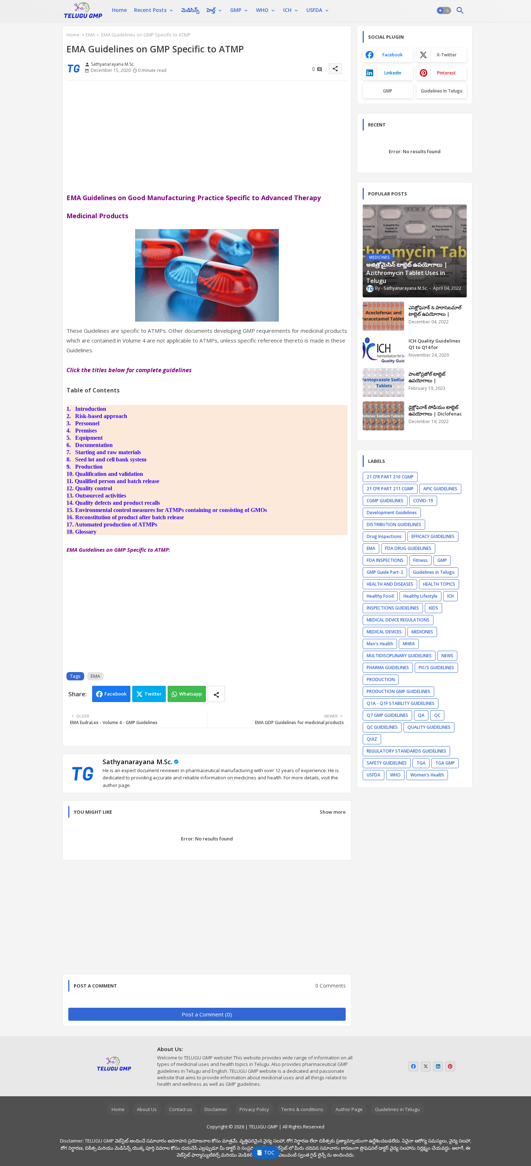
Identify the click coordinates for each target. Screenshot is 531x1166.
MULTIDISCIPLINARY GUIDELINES (399, 656)
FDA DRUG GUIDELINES (408, 548)
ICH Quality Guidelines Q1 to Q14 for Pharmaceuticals (434, 347)
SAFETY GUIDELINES (387, 763)
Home (119, 10)
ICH (287, 10)
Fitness (420, 560)
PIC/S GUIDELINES (436, 667)
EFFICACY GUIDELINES (432, 536)
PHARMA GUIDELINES (388, 667)
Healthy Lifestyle (420, 596)
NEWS (447, 656)
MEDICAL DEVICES (384, 632)
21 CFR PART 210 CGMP (390, 477)
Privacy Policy (254, 1109)
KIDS (433, 608)
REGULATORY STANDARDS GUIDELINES (406, 751)
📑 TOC (265, 1152)
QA (421, 715)
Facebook (115, 693)
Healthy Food (380, 596)
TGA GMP (445, 763)
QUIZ (372, 739)
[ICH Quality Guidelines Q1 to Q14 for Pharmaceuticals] (383, 349)
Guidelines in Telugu (441, 91)
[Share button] (216, 694)
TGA (421, 763)
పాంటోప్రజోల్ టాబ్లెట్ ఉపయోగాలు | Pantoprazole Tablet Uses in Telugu (432, 384)
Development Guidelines (392, 512)
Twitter (153, 693)
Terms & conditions (302, 1109)
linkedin (392, 73)
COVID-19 (423, 501)
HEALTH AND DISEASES (390, 584)
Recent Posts (150, 10)
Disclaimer (215, 1109)
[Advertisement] (206, 136)
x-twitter (447, 55)
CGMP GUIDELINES (385, 501)
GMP (235, 10)
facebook (393, 55)
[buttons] (413, 1066)
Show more (333, 812)
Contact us (180, 1109)
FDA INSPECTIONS (385, 560)
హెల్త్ (211, 10)
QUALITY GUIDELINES (428, 727)
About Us (147, 1109)
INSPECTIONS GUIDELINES (393, 608)
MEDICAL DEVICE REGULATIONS (398, 620)
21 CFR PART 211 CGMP (390, 489)
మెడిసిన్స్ (190, 10)
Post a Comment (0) (207, 1014)
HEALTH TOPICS (439, 584)
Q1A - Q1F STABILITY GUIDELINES (401, 703)
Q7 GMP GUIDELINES (387, 715)
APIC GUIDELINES (440, 489)
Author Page (349, 1109)
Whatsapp (190, 693)
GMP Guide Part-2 (385, 572)
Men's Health (380, 644)
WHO (262, 10)
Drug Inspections (384, 536)
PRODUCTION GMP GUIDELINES (398, 691)
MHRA (409, 644)
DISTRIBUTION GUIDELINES (394, 524)
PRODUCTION (381, 679)
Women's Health (427, 775)
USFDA (314, 10)
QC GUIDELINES (382, 727)
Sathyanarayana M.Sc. (137, 761)
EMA (90, 34)
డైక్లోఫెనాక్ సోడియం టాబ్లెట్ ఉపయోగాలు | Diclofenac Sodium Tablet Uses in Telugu (435, 417)
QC (437, 715)
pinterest (446, 73)
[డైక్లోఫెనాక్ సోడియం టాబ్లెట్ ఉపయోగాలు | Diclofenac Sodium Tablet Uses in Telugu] (383, 415)
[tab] (119, 10)
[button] (444, 10)
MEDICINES (422, 632)
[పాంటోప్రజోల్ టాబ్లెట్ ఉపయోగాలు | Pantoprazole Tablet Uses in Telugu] (383, 382)
